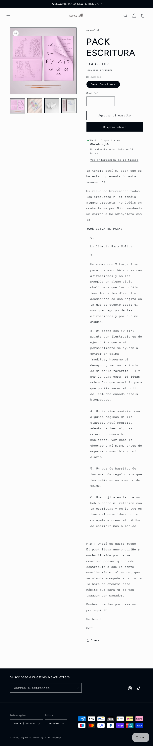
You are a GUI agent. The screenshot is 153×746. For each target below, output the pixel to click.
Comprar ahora (115, 127)
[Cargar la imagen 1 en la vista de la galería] (17, 105)
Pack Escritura (103, 84)
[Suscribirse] (77, 688)
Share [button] (95, 640)
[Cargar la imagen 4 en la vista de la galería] (68, 105)
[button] (8, 15)
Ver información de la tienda (114, 159)
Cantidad (92, 93)
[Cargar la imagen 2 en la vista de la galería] (34, 105)
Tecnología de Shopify (47, 737)
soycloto (26, 737)
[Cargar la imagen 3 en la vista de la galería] (51, 105)
